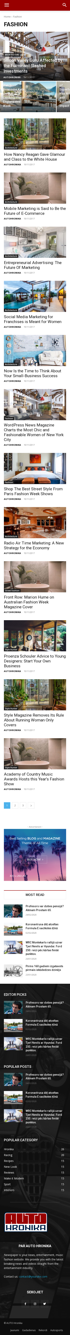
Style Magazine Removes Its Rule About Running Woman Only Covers (34, 720)
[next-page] (31, 805)
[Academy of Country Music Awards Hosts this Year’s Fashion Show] (35, 753)
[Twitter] (44, 1304)
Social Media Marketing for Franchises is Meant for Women (32, 319)
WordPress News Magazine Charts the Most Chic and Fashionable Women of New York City (34, 432)
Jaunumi (14, 1330)
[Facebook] (25, 1304)
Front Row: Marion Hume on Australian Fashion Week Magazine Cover (29, 602)
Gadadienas (29, 1330)
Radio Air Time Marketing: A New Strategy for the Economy (34, 545)
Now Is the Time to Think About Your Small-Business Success (32, 373)
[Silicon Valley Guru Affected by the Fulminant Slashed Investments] (35, 56)
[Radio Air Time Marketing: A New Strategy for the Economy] (35, 522)
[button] (64, 5)
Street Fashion (12, 590)
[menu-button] (6, 5)
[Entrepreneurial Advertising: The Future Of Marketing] (35, 242)
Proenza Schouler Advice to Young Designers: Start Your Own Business (35, 661)
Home (7, 16)
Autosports (56, 1330)
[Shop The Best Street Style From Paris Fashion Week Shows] (35, 468)
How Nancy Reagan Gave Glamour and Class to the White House (34, 157)
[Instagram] (35, 1304)
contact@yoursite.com (33, 1276)
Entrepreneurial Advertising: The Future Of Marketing (33, 265)
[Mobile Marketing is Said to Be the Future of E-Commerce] (35, 188)
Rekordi (43, 1330)
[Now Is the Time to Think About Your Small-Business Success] (35, 350)
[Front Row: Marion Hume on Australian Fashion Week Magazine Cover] (35, 576)
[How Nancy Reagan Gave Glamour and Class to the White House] (35, 134)
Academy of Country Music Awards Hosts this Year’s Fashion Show (34, 779)
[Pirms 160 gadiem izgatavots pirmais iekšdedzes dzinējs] (13, 970)
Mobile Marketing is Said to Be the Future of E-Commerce (35, 211)
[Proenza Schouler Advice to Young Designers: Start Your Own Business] (35, 635)
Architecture (12, 55)
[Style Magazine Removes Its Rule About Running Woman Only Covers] (35, 694)
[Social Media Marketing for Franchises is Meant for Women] (35, 296)
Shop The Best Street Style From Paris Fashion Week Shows (33, 491)
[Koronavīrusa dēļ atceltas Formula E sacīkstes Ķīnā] (13, 929)
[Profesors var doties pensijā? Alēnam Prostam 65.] (13, 911)
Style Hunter (11, 649)
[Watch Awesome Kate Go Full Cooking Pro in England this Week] (28, 96)
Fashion (9, 418)
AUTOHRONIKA (12, 164)
